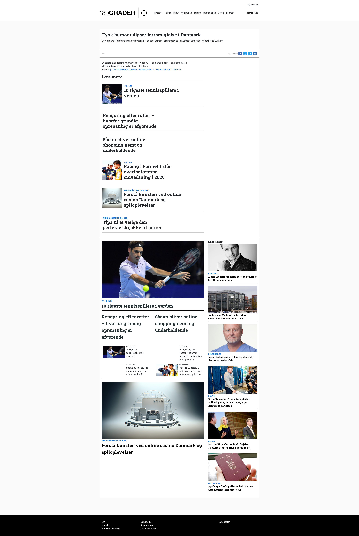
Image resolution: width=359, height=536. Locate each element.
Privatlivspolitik (148, 528)
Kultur (176, 12)
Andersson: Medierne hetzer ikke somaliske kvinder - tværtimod (227, 317)
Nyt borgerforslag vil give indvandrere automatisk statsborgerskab (230, 488)
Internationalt (209, 12)
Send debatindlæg (111, 528)
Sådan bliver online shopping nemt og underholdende (124, 145)
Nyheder (158, 12)
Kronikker (213, 274)
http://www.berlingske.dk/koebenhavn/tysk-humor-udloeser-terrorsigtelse (144, 69)
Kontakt (105, 525)
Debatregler (146, 522)
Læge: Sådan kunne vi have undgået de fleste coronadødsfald (230, 359)
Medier (211, 441)
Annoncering (147, 525)
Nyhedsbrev (253, 5)
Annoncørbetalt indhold (136, 190)
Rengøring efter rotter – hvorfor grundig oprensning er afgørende (129, 121)
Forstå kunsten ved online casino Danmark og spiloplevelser (152, 200)
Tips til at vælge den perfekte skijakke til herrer (132, 224)
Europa (197, 12)
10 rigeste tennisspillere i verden (151, 92)
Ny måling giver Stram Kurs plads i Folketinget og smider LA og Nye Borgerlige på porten (228, 402)
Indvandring (214, 483)
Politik (167, 12)
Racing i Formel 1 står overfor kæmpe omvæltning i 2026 (147, 172)
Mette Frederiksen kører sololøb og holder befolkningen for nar (232, 278)
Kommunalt (186, 12)
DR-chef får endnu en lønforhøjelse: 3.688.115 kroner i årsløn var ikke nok (229, 446)
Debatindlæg (214, 354)
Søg (256, 12)
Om (103, 522)
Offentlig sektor (226, 12)
